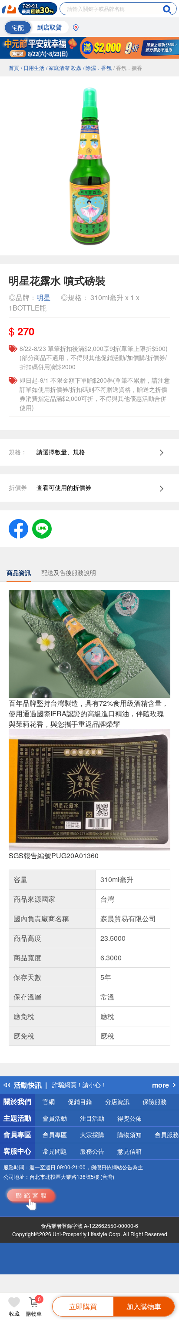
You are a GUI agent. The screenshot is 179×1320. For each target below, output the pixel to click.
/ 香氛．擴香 (127, 67)
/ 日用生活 (32, 67)
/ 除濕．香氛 (97, 67)
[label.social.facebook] (18, 527)
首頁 (14, 67)
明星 (43, 297)
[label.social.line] (42, 527)
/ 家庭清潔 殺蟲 (63, 67)
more (160, 1085)
